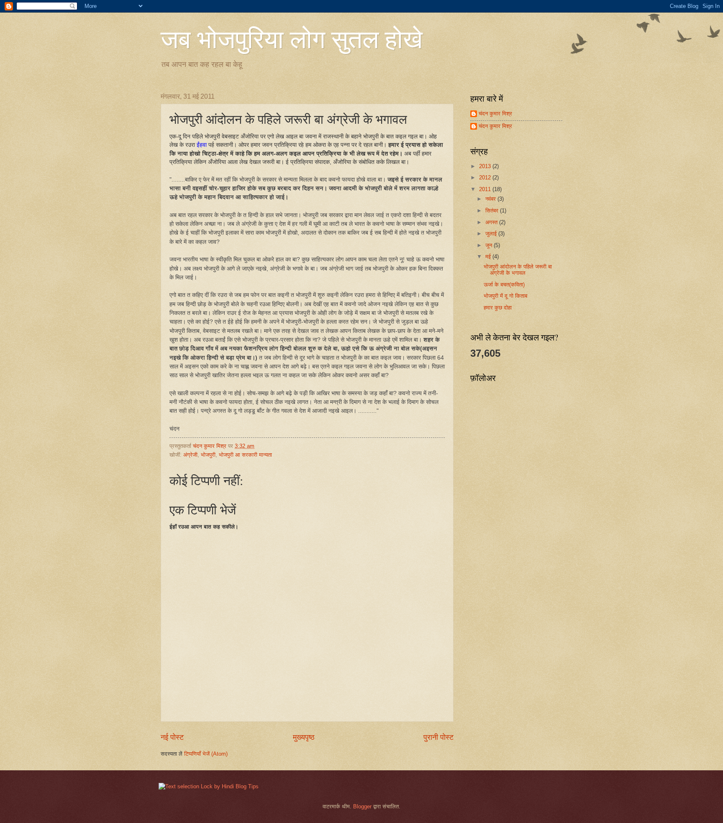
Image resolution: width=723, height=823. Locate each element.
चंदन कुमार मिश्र (495, 113)
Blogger (362, 806)
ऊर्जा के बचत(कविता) (504, 284)
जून (489, 245)
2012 (485, 177)
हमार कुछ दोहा (498, 307)
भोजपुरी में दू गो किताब (505, 296)
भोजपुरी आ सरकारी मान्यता (245, 455)
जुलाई (491, 233)
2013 (485, 166)
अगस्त (492, 222)
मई (488, 256)
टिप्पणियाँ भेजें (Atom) (206, 754)
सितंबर (492, 210)
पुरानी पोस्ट (438, 737)
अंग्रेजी (190, 455)
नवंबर (491, 199)
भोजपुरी (208, 455)
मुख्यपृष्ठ (304, 737)
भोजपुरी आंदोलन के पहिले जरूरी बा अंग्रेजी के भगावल (518, 269)
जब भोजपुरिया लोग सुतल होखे (292, 38)
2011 (485, 189)
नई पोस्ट (172, 737)
